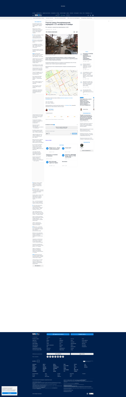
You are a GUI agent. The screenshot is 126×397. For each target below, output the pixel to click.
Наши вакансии (35, 345)
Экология (83, 343)
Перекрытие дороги (49, 113)
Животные (48, 348)
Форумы (61, 145)
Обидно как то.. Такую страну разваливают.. (54, 148)
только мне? (68, 147)
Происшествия (73, 343)
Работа (72, 345)
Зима (60, 338)
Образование (62, 349)
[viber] (55, 357)
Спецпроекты (84, 346)
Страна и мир (84, 341)
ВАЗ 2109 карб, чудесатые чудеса (53, 162)
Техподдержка (34, 346)
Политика (72, 341)
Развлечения (73, 346)
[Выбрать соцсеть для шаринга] (77, 32)
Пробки (63, 15)
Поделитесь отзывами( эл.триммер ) (52, 155)
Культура (61, 341)
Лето (60, 343)
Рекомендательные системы (68, 391)
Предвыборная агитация (36, 348)
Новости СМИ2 (48, 140)
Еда (47, 346)
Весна (48, 341)
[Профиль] (93, 15)
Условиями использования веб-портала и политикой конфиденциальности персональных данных (77, 386)
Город (48, 343)
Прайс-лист (34, 340)
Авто (47, 338)
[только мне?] (63, 150)
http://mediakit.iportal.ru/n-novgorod (80, 380)
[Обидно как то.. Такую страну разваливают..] (47, 150)
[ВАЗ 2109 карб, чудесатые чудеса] (47, 163)
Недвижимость (62, 348)
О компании (34, 341)
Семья (72, 349)
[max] (58, 357)
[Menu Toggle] (33, 15)
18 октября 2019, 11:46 (48, 29)
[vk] (50, 357)
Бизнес (48, 340)
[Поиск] (88, 15)
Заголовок (64, 161)
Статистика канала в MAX (37, 349)
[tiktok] (63, 357)
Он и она (72, 338)
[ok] (53, 357)
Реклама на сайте (35, 338)
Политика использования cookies (68, 390)
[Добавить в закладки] (74, 32)
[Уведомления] (90, 15)
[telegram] (48, 357)
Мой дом (61, 345)
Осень (72, 340)
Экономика (84, 345)
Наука (61, 346)
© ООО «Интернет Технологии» (37, 393)
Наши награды (35, 343)
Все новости (38, 21)
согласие (5, 390)
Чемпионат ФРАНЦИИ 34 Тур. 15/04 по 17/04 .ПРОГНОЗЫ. (70, 156)
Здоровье (48, 349)
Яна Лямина (51, 109)
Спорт (83, 338)
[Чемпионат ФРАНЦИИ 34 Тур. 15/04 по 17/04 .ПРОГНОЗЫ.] (63, 156)
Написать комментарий (52, 31)
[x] (60, 357)
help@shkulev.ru (39, 388)
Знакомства (86, 142)
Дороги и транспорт (50, 345)
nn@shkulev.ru (43, 387)
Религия (72, 348)
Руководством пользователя (68, 385)
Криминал (61, 340)
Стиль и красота (85, 340)
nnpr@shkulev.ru (76, 383)
